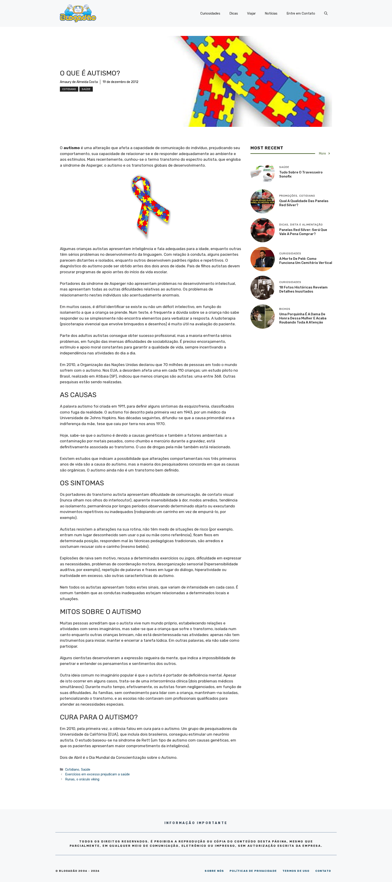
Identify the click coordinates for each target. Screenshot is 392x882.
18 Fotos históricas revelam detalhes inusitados (303, 289)
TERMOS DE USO (296, 870)
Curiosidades (210, 13)
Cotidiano (69, 89)
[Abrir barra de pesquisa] (326, 13)
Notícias (271, 13)
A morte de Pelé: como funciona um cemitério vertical (305, 261)
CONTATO (323, 870)
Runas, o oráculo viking (82, 779)
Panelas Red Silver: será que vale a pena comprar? (303, 232)
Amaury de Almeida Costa (79, 82)
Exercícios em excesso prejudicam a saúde (97, 774)
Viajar (251, 13)
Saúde (86, 89)
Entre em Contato (301, 13)
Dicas (233, 13)
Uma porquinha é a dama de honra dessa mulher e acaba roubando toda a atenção (302, 318)
